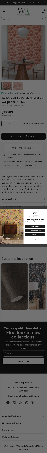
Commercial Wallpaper (35, 230)
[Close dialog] (45, 210)
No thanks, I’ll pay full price (35, 239)
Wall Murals (35, 234)
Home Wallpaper (35, 226)
